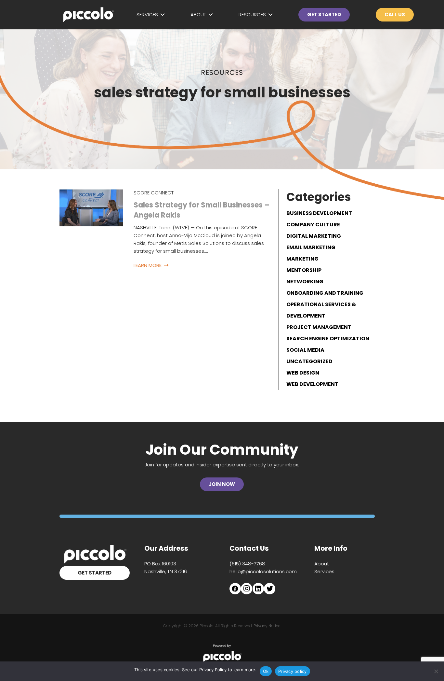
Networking (304, 281)
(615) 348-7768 (247, 563)
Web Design (302, 372)
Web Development (312, 384)
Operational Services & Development (321, 310)
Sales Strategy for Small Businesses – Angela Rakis (201, 210)
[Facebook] (235, 588)
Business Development (319, 213)
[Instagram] (246, 588)
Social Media (305, 350)
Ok (266, 671)
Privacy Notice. (267, 626)
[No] (436, 671)
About (321, 563)
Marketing (302, 258)
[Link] (87, 15)
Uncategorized (309, 361)
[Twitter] (269, 588)
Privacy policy (292, 671)
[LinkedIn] (258, 588)
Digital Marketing (313, 236)
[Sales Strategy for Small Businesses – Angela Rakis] (91, 192)
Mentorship (303, 270)
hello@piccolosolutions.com (263, 571)
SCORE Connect (154, 192)
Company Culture (313, 224)
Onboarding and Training (324, 293)
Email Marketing (310, 247)
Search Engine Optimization (327, 338)
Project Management (318, 327)
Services (324, 571)
